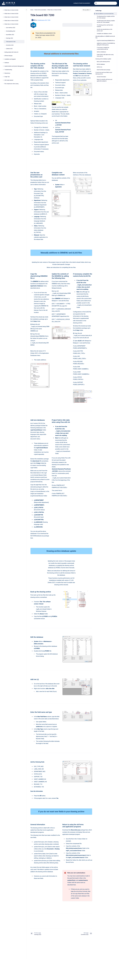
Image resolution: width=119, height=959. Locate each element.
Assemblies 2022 (10, 34)
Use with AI (86, 10)
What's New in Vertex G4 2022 (11, 24)
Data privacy (7, 73)
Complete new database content (104, 33)
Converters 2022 (9, 45)
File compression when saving (11, 83)
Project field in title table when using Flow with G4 (105, 55)
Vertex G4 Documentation (40, 9)
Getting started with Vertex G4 (11, 52)
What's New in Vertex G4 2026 (11, 10)
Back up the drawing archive (103, 61)
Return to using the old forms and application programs (104, 80)
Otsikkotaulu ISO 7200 (43, 20)
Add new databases (101, 51)
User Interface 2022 (10, 27)
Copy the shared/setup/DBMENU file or (106, 40)
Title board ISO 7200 (10, 41)
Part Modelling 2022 (10, 31)
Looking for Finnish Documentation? (81, 3)
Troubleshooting (8, 69)
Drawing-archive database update (103, 58)
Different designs (8, 55)
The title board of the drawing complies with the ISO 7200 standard (106, 21)
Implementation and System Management (14, 66)
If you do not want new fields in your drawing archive (104, 73)
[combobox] (105, 3)
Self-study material (8, 80)
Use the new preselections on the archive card (104, 30)
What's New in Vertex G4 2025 (11, 13)
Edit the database (101, 64)
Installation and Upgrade (10, 59)
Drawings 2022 (9, 38)
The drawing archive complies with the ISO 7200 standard (106, 17)
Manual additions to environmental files (105, 13)
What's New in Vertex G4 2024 (11, 17)
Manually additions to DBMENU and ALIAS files (105, 37)
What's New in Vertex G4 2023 (11, 20)
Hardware (6, 62)
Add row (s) (99, 67)
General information (101, 76)
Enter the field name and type (103, 69)
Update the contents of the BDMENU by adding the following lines (106, 44)
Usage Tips (7, 76)
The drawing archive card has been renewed (105, 25)
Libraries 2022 (9, 48)
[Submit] (96, 3)
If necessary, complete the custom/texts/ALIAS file (103, 48)
